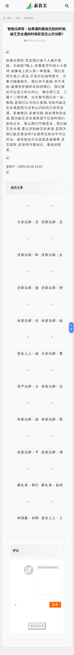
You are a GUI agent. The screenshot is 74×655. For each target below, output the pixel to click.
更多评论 (36, 625)
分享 (71, 327)
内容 (18, 18)
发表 (55, 604)
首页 (9, 18)
